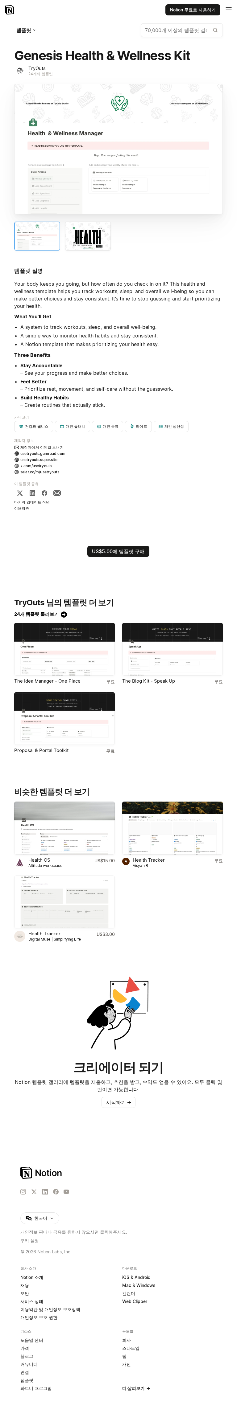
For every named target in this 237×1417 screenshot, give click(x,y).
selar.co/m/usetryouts (39, 472)
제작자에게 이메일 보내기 (42, 447)
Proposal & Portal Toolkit (41, 750)
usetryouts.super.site (38, 459)
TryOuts (37, 68)
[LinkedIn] (32, 493)
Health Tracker (149, 860)
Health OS (39, 860)
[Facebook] (44, 493)
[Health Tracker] (172, 828)
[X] (19, 493)
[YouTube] (66, 1191)
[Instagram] (23, 1191)
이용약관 (21, 508)
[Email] (57, 493)
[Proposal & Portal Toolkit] (64, 718)
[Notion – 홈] (10, 10)
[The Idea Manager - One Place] (64, 649)
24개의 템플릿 (40, 73)
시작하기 (118, 1102)
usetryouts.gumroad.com (42, 453)
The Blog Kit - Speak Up (148, 681)
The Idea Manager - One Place (47, 681)
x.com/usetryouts (36, 465)
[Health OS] (64, 828)
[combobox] (182, 30)
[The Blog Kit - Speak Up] (172, 649)
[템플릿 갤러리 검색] (215, 30)
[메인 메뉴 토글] (228, 10)
